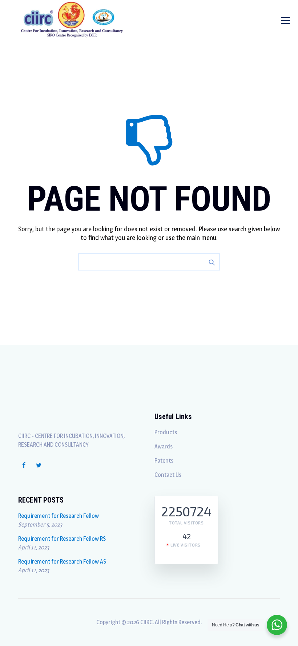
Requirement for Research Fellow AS (62, 561)
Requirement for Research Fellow (58, 515)
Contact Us (167, 474)
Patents (163, 460)
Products (165, 432)
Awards (163, 446)
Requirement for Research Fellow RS (62, 538)
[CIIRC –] (72, 19)
